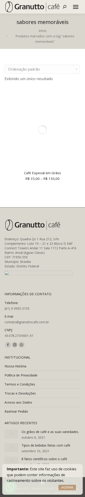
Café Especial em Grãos (42, 173)
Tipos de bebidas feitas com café (46, 445)
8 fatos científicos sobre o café (44, 459)
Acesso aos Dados (18, 402)
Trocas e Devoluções (20, 393)
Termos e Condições (20, 384)
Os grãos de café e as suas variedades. (50, 432)
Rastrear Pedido (16, 411)
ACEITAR (67, 487)
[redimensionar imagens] (11, 434)
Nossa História (15, 366)
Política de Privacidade (21, 375)
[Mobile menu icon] (75, 7)
